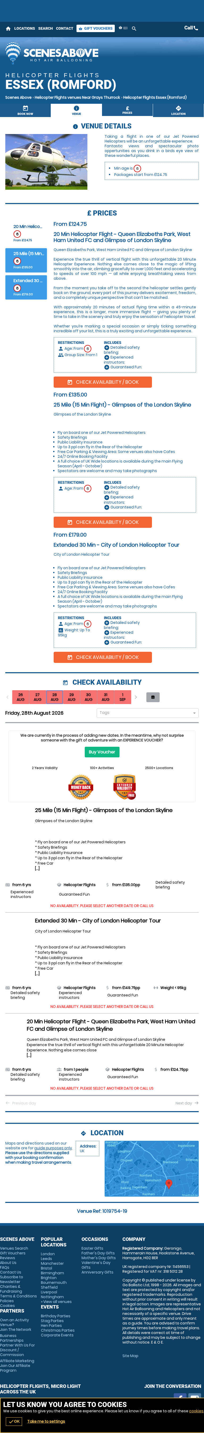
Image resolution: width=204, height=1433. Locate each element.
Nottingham (52, 1297)
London (48, 1254)
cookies (196, 1411)
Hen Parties (51, 1325)
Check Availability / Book (103, 382)
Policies (7, 1300)
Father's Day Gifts (98, 1253)
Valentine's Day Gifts (96, 1265)
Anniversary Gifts (97, 1272)
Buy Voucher (102, 752)
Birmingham (52, 1273)
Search (45, 28)
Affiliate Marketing (17, 1365)
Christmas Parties (58, 1330)
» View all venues (56, 1301)
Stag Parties (52, 1320)
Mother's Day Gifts (99, 1258)
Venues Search (14, 1248)
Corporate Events (57, 1335)
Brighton (49, 1277)
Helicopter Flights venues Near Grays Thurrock (77, 97)
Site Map (130, 1355)
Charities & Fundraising (11, 1289)
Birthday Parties (55, 1316)
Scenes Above (18, 97)
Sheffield (49, 1287)
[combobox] (146, 713)
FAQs (4, 1267)
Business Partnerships (17, 1345)
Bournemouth (54, 1282)
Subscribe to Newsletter (11, 1279)
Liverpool (49, 1292)
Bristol (46, 1268)
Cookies (7, 1305)
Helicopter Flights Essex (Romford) (155, 97)
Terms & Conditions (18, 1296)
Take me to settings (46, 1421)
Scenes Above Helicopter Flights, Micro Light (59, 53)
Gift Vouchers (96, 28)
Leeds (46, 1258)
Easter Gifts (92, 1248)
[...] (37, 868)
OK (14, 1422)
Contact (64, 28)
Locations (24, 28)
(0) (125, 28)
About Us (8, 1262)
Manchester (52, 1263)
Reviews (7, 1258)
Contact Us (10, 1272)
